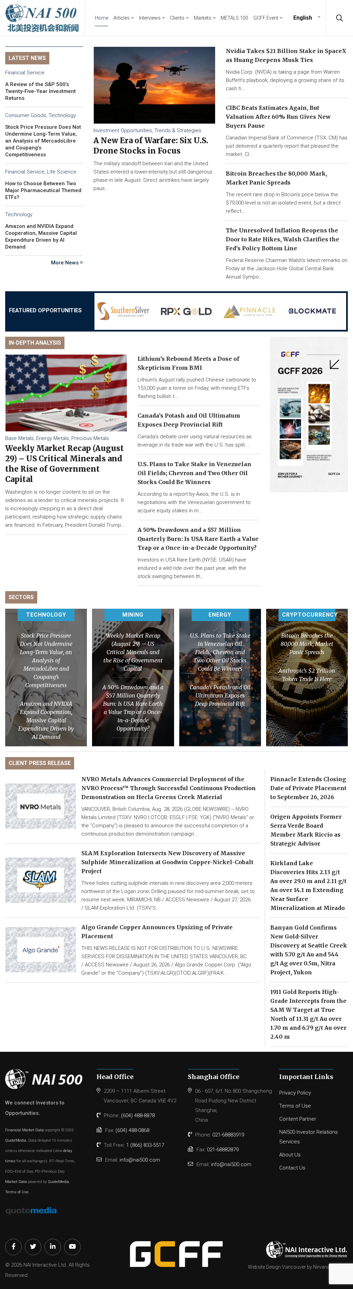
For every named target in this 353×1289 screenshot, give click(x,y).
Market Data (16, 1182)
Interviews (150, 18)
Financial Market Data (24, 1130)
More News (65, 263)
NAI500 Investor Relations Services (308, 1137)
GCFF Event (265, 18)
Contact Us (292, 1168)
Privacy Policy (295, 1093)
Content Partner (297, 1119)
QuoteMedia (15, 1140)
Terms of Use (17, 1192)
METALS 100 (234, 18)
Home (101, 18)
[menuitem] (306, 18)
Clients (177, 18)
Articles (121, 18)
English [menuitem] (302, 17)
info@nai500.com (140, 1160)
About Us (290, 1155)
